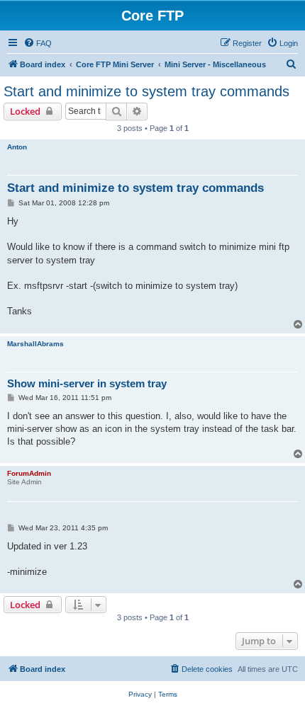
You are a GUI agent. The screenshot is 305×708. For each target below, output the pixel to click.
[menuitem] (37, 43)
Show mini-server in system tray (87, 383)
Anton (17, 147)
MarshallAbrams (35, 344)
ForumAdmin (29, 473)
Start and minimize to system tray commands (146, 91)
